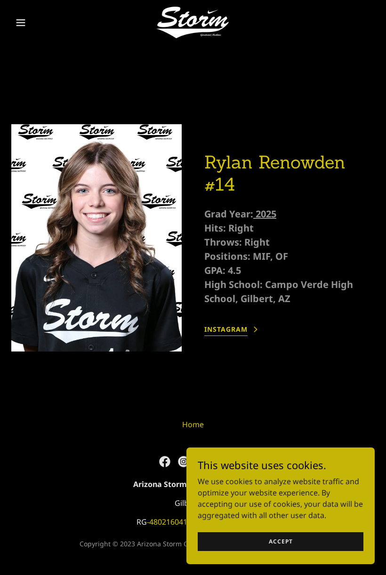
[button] (38, 22)
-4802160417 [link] (169, 522)
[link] (193, 22)
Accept (281, 541)
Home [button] (193, 424)
